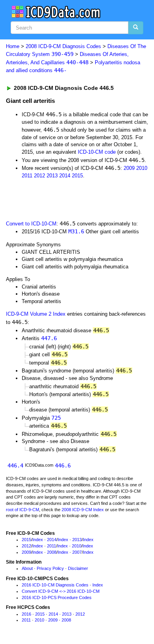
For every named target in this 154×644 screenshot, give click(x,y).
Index (37, 539)
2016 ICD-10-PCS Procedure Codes (57, 597)
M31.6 (76, 231)
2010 (141, 168)
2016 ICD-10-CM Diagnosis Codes (55, 585)
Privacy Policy (50, 568)
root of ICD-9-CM (22, 509)
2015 (77, 176)
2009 (129, 168)
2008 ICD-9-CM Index (83, 509)
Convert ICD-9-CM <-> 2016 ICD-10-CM (61, 591)
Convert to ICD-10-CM (31, 224)
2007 (77, 552)
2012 (39, 176)
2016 (26, 614)
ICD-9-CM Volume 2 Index (36, 314)
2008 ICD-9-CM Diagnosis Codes (63, 46)
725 (56, 418)
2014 (64, 176)
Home (12, 46)
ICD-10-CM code (97, 152)
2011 (27, 176)
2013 (52, 176)
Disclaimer (78, 568)
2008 (51, 552)
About (27, 568)
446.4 (15, 465)
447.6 (49, 338)
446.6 (63, 465)
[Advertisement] (63, 198)
